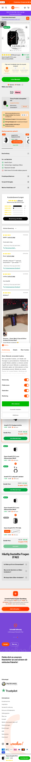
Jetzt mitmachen (14, 609)
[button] (6, 55)
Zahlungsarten (5, 713)
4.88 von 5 (20, 200)
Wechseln (25, 106)
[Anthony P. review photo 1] (15, 315)
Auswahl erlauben (15, 409)
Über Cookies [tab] (25, 350)
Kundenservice (6, 701)
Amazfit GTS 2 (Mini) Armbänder (21, 22)
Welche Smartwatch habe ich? (12, 19)
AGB (3, 731)
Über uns (14, 644)
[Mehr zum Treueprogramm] (22, 85)
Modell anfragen (6, 725)
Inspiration (5, 704)
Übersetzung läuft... (10, 248)
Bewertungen (5, 728)
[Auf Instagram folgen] (3, 744)
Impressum (5, 737)
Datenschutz (5, 734)
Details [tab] (15, 350)
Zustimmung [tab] (6, 350)
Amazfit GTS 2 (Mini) (14, 103)
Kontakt (6, 644)
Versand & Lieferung (7, 707)
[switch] (26, 385)
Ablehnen (15, 415)
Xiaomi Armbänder (9, 22)
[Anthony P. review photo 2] (5, 334)
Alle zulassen (16, 404)
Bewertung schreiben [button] (15, 218)
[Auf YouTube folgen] (7, 744)
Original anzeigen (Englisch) (12, 268)
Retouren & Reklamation (8, 710)
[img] (7, 235)
